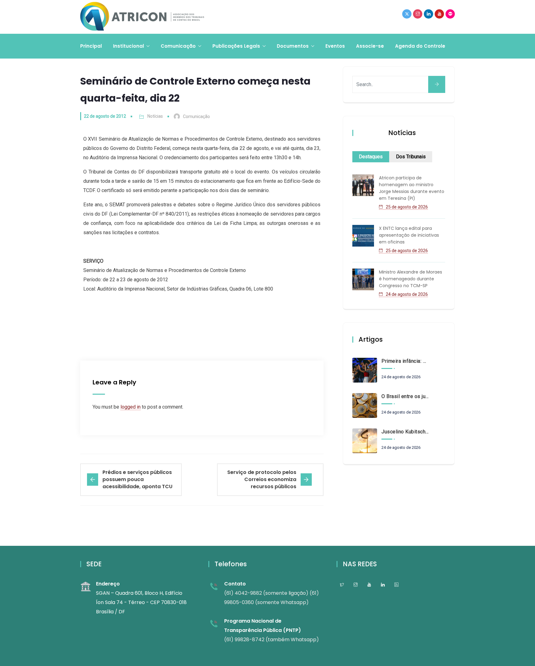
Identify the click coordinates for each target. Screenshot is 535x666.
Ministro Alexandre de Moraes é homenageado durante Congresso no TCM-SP (410, 279)
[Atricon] (142, 17)
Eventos (335, 46)
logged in (130, 407)
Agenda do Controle (420, 46)
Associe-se (370, 46)
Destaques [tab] (371, 157)
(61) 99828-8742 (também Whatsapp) (271, 639)
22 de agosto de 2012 (105, 116)
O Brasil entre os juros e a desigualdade (404, 396)
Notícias (155, 116)
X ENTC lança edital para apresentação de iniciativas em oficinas (409, 235)
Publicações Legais (236, 46)
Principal (91, 46)
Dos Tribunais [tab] (411, 157)
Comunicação (178, 46)
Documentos (293, 46)
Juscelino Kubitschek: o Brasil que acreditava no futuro (404, 432)
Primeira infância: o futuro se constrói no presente (404, 361)
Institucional (128, 46)
